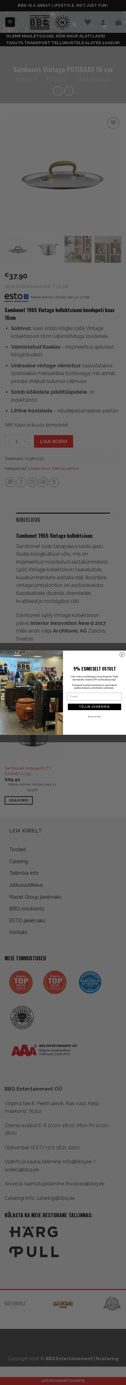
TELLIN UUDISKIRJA (94, 706)
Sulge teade (94, 716)
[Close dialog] (122, 654)
